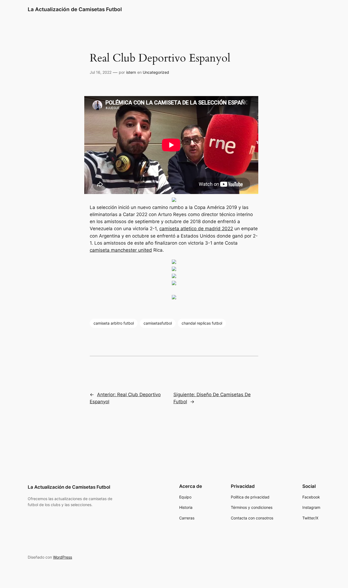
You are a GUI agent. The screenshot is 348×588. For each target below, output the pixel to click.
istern (131, 72)
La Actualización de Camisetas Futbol (75, 9)
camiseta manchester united (121, 250)
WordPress (62, 557)
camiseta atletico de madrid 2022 (196, 228)
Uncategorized (156, 72)
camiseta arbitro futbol (114, 323)
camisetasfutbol (158, 323)
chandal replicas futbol (202, 323)
